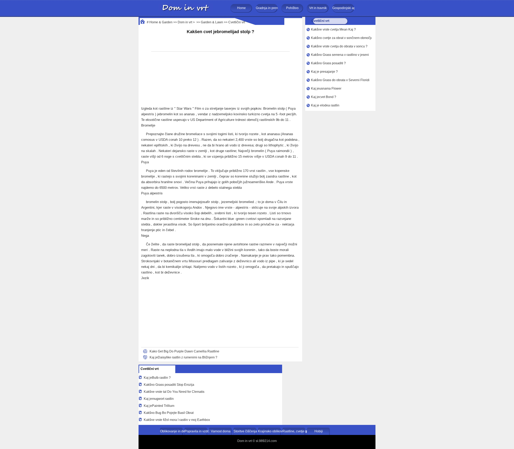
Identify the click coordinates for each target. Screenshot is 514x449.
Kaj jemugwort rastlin (159, 398)
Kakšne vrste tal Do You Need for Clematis (174, 391)
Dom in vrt (185, 22)
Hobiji (318, 431)
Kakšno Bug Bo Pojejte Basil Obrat (169, 412)
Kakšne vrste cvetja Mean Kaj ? (333, 29)
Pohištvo (292, 8)
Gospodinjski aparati (343, 8)
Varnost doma (220, 431)
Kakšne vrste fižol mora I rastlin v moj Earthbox (177, 419)
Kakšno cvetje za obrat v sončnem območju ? (341, 38)
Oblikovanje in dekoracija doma (171, 431)
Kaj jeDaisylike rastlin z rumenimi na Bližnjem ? (183, 357)
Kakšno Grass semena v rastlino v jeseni (340, 54)
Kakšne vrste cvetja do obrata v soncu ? (339, 46)
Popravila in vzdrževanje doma (196, 431)
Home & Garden (160, 22)
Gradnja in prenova (267, 8)
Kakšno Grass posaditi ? (328, 63)
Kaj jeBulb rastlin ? (157, 377)
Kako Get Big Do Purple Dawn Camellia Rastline (184, 351)
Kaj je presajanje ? (324, 71)
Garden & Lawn (212, 22)
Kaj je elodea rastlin (325, 105)
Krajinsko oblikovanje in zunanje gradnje (269, 431)
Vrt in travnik (318, 8)
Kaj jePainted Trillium (159, 405)
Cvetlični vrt (236, 22)
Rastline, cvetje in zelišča (294, 431)
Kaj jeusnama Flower (326, 88)
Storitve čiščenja (245, 431)
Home (241, 8)
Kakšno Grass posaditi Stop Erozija (169, 384)
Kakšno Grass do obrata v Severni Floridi (340, 80)
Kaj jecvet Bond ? (323, 97)
